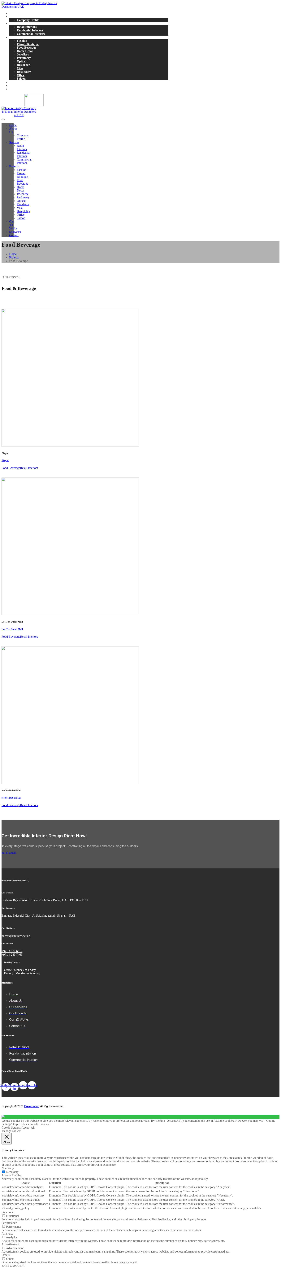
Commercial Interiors (31, 33)
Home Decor (25, 51)
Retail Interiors (27, 27)
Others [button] (6, 1255)
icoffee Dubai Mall (11, 797)
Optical (21, 61)
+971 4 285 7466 (12, 954)
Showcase (15, 85)
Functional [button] (8, 1212)
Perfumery (24, 57)
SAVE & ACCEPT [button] (13, 1265)
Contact (14, 88)
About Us (15, 16)
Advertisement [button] (10, 1244)
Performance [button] (9, 1222)
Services (14, 23)
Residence (23, 64)
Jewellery (23, 54)
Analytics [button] (7, 1233)
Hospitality (24, 71)
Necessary (12, 1172)
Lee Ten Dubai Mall (12, 629)
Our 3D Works (18, 82)
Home (13, 13)
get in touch (9, 852)
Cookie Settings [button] (11, 1127)
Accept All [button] (28, 1127)
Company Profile (28, 20)
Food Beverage (26, 47)
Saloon (21, 78)
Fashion (22, 40)
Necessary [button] (8, 1168)
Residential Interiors (30, 30)
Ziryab (5, 460)
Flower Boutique (28, 44)
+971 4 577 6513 (12, 951)
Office (20, 75)
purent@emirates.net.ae (16, 935)
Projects (14, 37)
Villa (20, 68)
